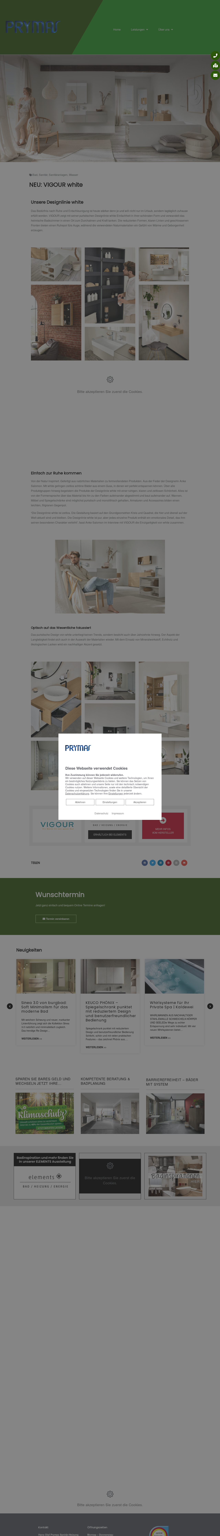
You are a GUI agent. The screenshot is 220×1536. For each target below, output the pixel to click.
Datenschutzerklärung (77, 793)
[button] (215, 55)
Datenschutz (101, 813)
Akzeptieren (139, 802)
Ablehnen (80, 802)
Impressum (118, 813)
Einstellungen (110, 802)
